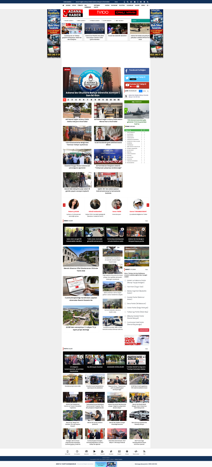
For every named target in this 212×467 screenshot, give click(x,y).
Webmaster (136, 454)
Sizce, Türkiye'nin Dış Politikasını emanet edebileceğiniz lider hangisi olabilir (135, 275)
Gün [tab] (141, 91)
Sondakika (77, 454)
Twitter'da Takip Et (137, 77)
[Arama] (127, 1)
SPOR (74, 5)
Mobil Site (67, 454)
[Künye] (144, 1)
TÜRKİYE (80, 5)
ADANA (68, 5)
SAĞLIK (107, 5)
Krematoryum (95, 212)
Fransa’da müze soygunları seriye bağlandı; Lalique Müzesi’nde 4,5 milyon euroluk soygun (137, 122)
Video (94, 454)
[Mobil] (124, 1)
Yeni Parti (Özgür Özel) (135, 287)
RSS (144, 454)
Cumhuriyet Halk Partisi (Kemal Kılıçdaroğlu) (135, 323)
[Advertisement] (106, 54)
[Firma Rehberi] (134, 1)
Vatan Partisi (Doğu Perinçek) (137, 308)
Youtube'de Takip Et (137, 84)
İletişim (119, 454)
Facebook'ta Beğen (137, 70)
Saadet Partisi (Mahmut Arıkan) (135, 298)
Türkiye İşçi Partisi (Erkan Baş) (137, 312)
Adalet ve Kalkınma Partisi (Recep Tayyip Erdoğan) (136, 281)
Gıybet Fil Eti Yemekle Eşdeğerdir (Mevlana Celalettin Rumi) (74, 213)
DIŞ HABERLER (88, 6)
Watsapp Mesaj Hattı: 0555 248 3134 (146, 464)
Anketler (111, 454)
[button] (148, 5)
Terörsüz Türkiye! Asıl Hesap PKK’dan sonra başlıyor (138, 213)
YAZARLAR (130, 5)
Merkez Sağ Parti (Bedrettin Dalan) (136, 292)
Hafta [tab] (144, 91)
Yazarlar (102, 454)
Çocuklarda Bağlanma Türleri (117, 212)
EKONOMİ (114, 5)
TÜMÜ (146, 221)
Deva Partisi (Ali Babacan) (136, 304)
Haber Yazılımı (118, 459)
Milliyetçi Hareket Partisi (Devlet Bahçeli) (135, 317)
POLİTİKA (122, 5)
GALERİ (137, 5)
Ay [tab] (147, 91)
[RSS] (147, 1)
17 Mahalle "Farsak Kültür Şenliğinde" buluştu (89, 2)
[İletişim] (131, 1)
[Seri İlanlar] (137, 1)
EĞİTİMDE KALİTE (97, 6)
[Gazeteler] (140, 1)
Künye (127, 454)
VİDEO (143, 5)
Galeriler (86, 454)
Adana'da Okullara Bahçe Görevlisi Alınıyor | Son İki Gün (93, 94)
